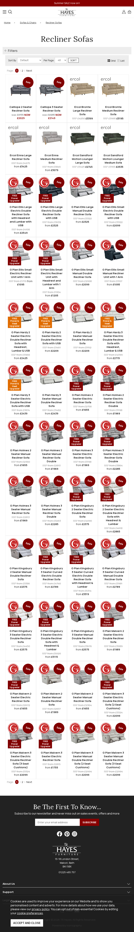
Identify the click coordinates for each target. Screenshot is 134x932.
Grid (113, 60)
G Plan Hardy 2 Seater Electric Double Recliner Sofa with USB (51, 337)
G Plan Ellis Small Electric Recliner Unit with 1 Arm (21, 273)
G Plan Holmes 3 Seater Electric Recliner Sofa (82, 453)
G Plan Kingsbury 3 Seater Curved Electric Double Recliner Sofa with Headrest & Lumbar (82, 577)
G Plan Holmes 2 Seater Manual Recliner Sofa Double (51, 455)
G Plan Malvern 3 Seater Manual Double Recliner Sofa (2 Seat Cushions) (82, 760)
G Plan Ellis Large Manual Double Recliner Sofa (82, 210)
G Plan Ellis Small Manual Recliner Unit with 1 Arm (113, 273)
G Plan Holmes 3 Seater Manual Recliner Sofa (20, 509)
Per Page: (49, 60)
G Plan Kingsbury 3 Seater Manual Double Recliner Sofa (82, 636)
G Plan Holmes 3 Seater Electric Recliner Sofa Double (113, 455)
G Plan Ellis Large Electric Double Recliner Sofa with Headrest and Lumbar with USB (21, 216)
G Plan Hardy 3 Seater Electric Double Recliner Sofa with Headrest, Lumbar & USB (113, 341)
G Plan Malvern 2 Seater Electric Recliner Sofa (20, 697)
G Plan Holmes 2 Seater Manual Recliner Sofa (20, 453)
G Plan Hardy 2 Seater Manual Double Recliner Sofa (82, 337)
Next (29, 70)
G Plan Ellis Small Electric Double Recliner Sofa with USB (113, 212)
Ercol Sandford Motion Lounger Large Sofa (82, 158)
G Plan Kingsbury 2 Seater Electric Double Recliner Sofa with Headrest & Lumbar (113, 515)
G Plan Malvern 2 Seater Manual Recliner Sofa (82, 697)
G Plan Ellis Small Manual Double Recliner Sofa (82, 273)
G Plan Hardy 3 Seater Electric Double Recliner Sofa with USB (20, 400)
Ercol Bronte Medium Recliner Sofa (113, 110)
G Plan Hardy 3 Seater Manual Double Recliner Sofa (51, 400)
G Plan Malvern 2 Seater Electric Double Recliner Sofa (113, 636)
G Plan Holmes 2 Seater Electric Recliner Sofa (82, 398)
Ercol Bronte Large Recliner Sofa (82, 110)
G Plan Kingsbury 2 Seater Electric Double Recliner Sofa (82, 511)
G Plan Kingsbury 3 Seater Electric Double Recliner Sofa (21, 636)
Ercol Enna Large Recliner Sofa (21, 157)
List (122, 60)
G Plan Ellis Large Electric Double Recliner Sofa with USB (51, 212)
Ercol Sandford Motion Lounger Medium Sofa (113, 158)
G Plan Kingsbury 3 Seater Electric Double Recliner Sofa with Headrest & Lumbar (51, 640)
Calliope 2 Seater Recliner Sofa (20, 108)
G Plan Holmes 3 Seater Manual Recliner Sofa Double (51, 511)
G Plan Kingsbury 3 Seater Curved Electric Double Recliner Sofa (51, 573)
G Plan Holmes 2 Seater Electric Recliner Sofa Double (113, 400)
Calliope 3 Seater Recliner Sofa (51, 108)
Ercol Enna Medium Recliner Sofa (51, 158)
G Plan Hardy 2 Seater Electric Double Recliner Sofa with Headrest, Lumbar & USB (20, 341)
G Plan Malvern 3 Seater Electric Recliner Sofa (51, 756)
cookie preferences (30, 913)
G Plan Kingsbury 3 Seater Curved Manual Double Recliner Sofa (113, 573)
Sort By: (12, 60)
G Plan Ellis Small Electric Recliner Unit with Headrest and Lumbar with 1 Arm (51, 279)
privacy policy (41, 909)
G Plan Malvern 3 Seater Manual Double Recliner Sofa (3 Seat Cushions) (113, 760)
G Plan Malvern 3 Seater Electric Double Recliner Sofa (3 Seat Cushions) (20, 760)
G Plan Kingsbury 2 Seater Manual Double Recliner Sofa (21, 573)
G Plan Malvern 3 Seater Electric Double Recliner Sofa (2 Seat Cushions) (113, 701)
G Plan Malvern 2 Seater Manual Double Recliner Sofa (51, 699)
